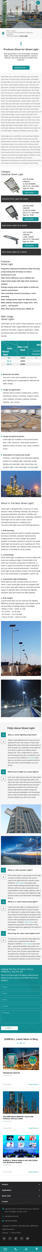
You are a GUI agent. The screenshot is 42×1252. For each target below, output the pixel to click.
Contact (5, 1201)
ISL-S (9, 364)
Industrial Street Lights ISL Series (15, 199)
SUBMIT (9, 1028)
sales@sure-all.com (11, 1216)
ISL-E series (19, 883)
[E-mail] (5, 1249)
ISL (9, 358)
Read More (34, 1084)
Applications (6, 1190)
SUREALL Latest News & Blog (21, 1039)
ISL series (31, 758)
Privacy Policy (16, 1233)
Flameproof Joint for (11, 1073)
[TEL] (15, 1249)
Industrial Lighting (13, 36)
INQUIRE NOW (21, 68)
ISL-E (9, 361)
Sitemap (5, 1233)
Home (8, 31)
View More (30, 192)
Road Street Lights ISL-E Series (14, 225)
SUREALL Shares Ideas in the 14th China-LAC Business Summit (20, 1161)
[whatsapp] (26, 1249)
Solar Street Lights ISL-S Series (14, 252)
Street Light (24, 36)
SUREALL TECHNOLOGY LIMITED (23, 1226)
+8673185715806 (11, 1221)
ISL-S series (27, 944)
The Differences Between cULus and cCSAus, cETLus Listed (18, 1118)
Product (13, 31)
